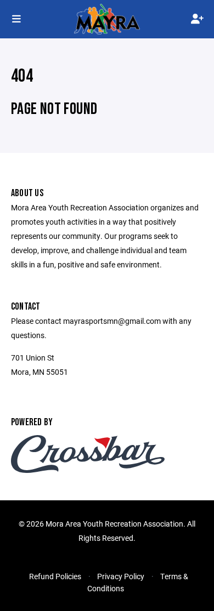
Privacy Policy (120, 576)
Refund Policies (55, 576)
